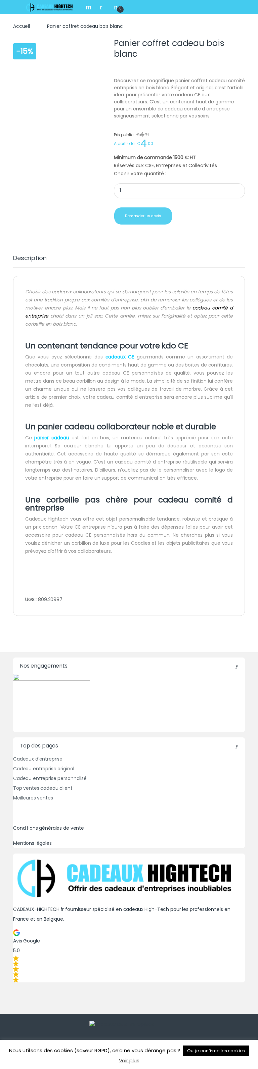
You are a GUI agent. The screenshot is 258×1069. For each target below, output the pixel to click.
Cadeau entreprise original (43, 768)
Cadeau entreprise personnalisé (50, 778)
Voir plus (129, 1060)
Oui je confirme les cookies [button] (216, 1051)
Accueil (21, 26)
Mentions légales (32, 843)
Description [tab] (29, 258)
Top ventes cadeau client (43, 788)
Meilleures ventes (33, 797)
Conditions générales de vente (48, 828)
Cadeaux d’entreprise (37, 759)
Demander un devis (143, 215)
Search (89, 7)
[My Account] (103, 7)
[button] (129, 955)
